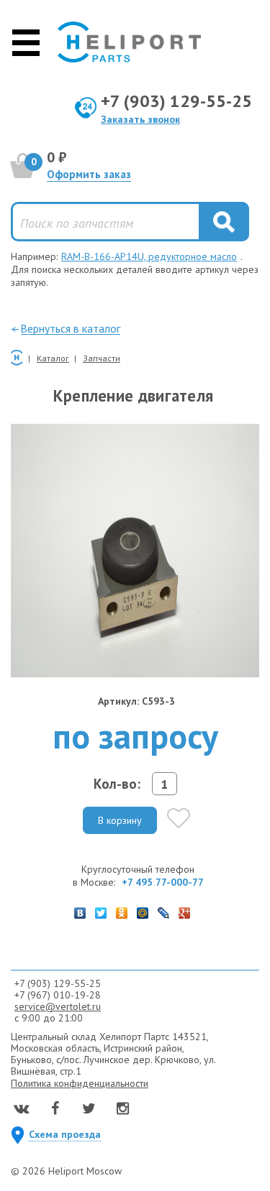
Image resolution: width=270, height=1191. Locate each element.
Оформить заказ (89, 174)
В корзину (120, 820)
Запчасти (101, 358)
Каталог (53, 358)
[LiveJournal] (163, 909)
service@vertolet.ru (57, 1006)
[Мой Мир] (142, 909)
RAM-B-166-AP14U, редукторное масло (149, 256)
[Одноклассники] (122, 909)
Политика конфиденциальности (79, 1083)
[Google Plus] (184, 909)
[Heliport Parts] (129, 42)
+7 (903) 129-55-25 (176, 101)
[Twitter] (101, 909)
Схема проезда (65, 1134)
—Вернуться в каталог (65, 328)
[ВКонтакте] (80, 909)
